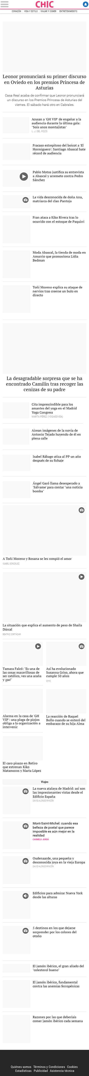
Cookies (72, 1067)
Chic (44, 4)
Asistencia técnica (62, 1071)
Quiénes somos (21, 1067)
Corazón (16, 11)
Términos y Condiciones (49, 1067)
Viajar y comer (48, 11)
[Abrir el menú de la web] (17, 4)
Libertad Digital (44, 1057)
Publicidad (41, 1071)
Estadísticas (23, 1071)
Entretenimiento (68, 11)
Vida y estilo (31, 11)
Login (85, 4)
